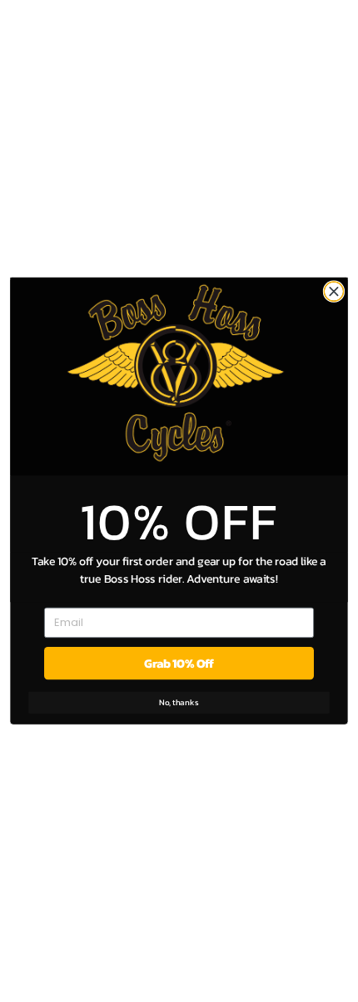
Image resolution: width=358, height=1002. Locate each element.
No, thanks (179, 702)
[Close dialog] (333, 291)
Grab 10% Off (179, 663)
